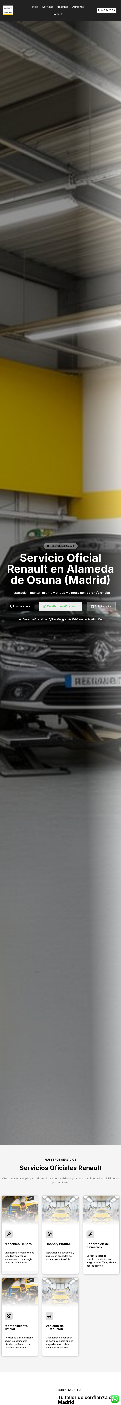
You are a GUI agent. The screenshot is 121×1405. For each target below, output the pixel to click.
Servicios (47, 6)
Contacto (57, 14)
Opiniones (78, 6)
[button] (60, 546)
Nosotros (62, 6)
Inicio (35, 6)
